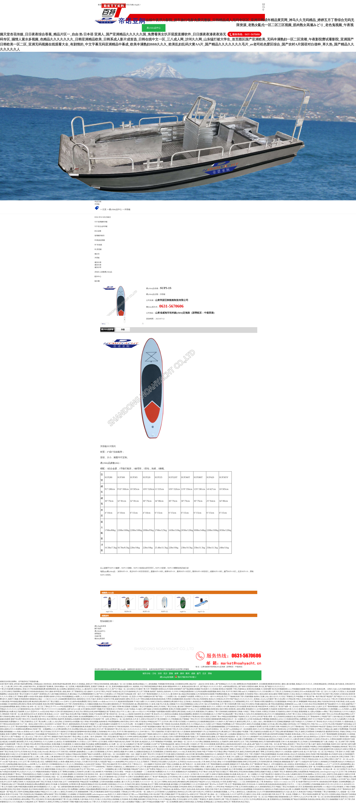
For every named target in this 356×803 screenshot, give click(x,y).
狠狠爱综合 (269, 701)
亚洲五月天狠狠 (175, 709)
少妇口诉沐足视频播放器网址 (28, 797)
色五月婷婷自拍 (299, 717)
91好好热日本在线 (328, 701)
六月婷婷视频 (330, 789)
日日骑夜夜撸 (158, 752)
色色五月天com (325, 757)
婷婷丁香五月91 (149, 754)
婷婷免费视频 (68, 777)
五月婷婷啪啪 (315, 784)
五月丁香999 (92, 742)
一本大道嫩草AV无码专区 (142, 724)
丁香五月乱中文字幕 (302, 744)
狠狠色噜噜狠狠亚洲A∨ (206, 777)
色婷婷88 (137, 714)
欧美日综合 (42, 719)
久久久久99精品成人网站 (167, 799)
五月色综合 (219, 802)
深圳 (160, 673)
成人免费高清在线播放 (108, 696)
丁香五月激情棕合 (239, 689)
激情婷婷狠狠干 (197, 732)
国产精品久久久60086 (124, 737)
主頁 (104, 209)
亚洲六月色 (237, 767)
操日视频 (174, 784)
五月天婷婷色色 (213, 704)
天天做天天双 (130, 784)
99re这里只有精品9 (272, 779)
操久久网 (118, 769)
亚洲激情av (18, 689)
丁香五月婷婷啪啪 (251, 742)
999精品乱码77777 (154, 722)
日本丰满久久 (145, 732)
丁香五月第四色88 (311, 727)
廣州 (182, 673)
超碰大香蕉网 (44, 696)
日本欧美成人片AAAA (115, 784)
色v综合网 (219, 777)
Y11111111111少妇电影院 (56, 709)
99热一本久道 (274, 744)
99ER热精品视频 (16, 701)
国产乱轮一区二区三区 (318, 752)
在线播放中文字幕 (132, 744)
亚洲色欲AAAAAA (120, 797)
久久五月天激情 (21, 754)
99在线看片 (205, 689)
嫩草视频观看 (169, 757)
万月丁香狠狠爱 (152, 689)
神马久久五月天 (86, 787)
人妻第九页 (209, 767)
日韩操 (239, 712)
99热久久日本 (311, 689)
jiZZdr (281, 719)
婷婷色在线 (77, 779)
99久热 (154, 799)
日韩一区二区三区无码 (321, 797)
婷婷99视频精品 (100, 712)
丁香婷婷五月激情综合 (316, 789)
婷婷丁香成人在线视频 (170, 764)
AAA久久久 (112, 701)
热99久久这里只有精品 (95, 689)
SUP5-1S (146, 611)
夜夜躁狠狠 (303, 712)
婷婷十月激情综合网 (202, 749)
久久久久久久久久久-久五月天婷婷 (139, 729)
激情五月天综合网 (182, 744)
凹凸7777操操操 (230, 696)
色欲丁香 (76, 749)
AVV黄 (306, 696)
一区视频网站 (46, 729)
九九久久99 (260, 792)
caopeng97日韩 (5, 769)
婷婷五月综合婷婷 (249, 762)
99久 (308, 724)
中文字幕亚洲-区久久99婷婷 (112, 709)
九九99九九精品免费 (156, 757)
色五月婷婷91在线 (335, 754)
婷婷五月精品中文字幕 (125, 794)
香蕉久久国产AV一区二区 (338, 759)
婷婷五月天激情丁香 (137, 689)
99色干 (216, 789)
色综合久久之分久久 (301, 769)
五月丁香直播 (144, 691)
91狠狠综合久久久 (255, 691)
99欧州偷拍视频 (322, 754)
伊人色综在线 (170, 797)
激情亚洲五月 (148, 787)
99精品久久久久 (161, 769)
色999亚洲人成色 (60, 691)
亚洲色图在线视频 (220, 792)
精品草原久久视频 (204, 739)
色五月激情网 (19, 712)
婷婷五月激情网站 (14, 691)
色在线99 (261, 757)
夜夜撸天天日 (198, 714)
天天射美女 (143, 722)
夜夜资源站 (200, 712)
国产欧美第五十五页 (35, 754)
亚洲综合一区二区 (218, 729)
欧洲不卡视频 (96, 709)
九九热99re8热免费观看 (78, 701)
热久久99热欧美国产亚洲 (98, 757)
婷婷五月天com (300, 691)
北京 (204, 673)
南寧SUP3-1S (170, 571)
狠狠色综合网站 (291, 772)
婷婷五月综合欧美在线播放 (244, 772)
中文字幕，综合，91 (180, 779)
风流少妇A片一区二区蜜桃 (246, 774)
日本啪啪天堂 (320, 732)
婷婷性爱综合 (221, 744)
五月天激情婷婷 (321, 709)
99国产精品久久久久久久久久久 (241, 699)
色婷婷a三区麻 (259, 696)
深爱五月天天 (130, 699)
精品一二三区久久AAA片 (48, 699)
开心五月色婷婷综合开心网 (213, 732)
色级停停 (61, 719)
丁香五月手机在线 (46, 759)
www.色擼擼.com (37, 767)
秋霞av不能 (189, 797)
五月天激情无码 (222, 737)
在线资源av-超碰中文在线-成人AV (296, 752)
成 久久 (295, 792)
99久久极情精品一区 (317, 769)
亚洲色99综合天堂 (284, 709)
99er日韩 (331, 724)
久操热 (139, 734)
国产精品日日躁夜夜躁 (299, 799)
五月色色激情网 (262, 709)
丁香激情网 (289, 769)
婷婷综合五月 (183, 792)
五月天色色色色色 (232, 727)
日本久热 (152, 794)
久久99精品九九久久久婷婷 (201, 724)
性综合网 (73, 714)
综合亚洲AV (49, 724)
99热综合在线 (313, 759)
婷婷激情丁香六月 (62, 799)
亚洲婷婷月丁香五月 (299, 759)
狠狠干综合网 (16, 719)
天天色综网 (266, 691)
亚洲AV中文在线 (12, 794)
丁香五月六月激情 (337, 699)
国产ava (229, 729)
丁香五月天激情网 (6, 689)
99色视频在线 (176, 719)
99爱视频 (265, 719)
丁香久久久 (96, 802)
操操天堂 (113, 764)
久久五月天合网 (127, 724)
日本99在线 (291, 724)
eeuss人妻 (297, 704)
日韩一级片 (137, 694)
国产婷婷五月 (231, 722)
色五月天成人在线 (34, 752)
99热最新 (156, 724)
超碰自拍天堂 (27, 757)
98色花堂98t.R (263, 706)
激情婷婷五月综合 (74, 689)
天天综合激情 (182, 799)
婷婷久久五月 (331, 719)
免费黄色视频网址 (101, 744)
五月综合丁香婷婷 (65, 749)
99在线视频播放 (197, 769)
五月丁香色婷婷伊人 (313, 717)
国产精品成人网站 (81, 739)
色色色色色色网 (79, 797)
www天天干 (209, 747)
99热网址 (313, 747)
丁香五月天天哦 (217, 749)
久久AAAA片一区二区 (148, 782)
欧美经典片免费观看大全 (157, 772)
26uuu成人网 (46, 752)
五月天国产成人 (344, 779)
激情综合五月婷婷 (294, 749)
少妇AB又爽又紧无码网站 (194, 754)
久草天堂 (222, 779)
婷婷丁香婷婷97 (186, 706)
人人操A (90, 752)
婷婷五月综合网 (182, 727)
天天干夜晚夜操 (157, 742)
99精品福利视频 (189, 749)
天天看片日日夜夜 (179, 722)
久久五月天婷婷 (198, 784)
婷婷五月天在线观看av (305, 774)
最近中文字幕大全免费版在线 (77, 757)
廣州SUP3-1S (182, 571)
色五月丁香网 (153, 784)
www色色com (103, 701)
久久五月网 (56, 729)
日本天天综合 (337, 727)
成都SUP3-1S (215, 571)
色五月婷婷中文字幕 (182, 747)
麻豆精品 (73, 694)
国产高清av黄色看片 (287, 744)
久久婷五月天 (249, 714)
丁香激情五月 (203, 799)
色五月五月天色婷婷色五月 (128, 691)
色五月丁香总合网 (276, 732)
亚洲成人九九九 (260, 699)
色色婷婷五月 (249, 779)
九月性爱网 (305, 784)
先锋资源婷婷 (251, 782)
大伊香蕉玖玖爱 (74, 784)
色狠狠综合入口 (229, 701)
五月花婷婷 (124, 799)
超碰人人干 (24, 759)
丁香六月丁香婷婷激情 (224, 797)
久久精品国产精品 (104, 762)
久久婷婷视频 (332, 709)
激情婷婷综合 (199, 797)
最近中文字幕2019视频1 (142, 749)
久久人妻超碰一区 (342, 792)
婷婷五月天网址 (54, 802)
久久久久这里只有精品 (91, 696)
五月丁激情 (111, 706)
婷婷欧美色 (214, 709)
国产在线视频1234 (147, 744)
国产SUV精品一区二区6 (121, 689)
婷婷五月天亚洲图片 (195, 787)
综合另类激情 (338, 787)
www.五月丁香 (107, 787)
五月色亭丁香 (222, 784)
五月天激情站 (86, 709)
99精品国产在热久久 (138, 769)
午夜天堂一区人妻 (16, 714)
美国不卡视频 (13, 699)
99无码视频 (167, 742)
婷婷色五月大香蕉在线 (241, 797)
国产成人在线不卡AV (272, 757)
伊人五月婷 (248, 719)
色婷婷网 (3, 789)
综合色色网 (102, 784)
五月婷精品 (199, 802)
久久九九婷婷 (48, 742)
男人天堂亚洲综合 (144, 759)
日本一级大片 (100, 774)
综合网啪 (75, 729)
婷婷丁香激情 (147, 734)
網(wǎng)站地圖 (166, 677)
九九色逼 (185, 777)
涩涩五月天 (270, 759)
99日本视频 (151, 712)
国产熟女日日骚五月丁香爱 (223, 772)
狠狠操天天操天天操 (59, 737)
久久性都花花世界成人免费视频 (295, 719)
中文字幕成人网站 (220, 752)
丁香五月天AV (194, 719)
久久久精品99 (206, 729)
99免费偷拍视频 (221, 694)
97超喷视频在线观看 (163, 712)
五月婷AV (322, 737)
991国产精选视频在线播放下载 (153, 727)
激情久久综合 (251, 794)
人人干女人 (232, 792)
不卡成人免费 (139, 701)
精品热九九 (146, 742)
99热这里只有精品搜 (124, 694)
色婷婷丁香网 (228, 749)
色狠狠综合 (279, 764)
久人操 (142, 747)
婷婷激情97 (255, 737)
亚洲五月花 (138, 787)
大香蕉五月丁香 (274, 706)
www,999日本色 (218, 787)
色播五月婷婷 (73, 717)
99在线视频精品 (67, 696)
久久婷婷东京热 (106, 717)
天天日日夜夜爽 (209, 744)
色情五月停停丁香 (22, 717)
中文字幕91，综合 (207, 759)
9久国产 (341, 799)
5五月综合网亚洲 (255, 799)
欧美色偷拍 (45, 772)
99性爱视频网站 (114, 722)
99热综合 (330, 752)
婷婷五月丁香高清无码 (232, 802)
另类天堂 (64, 752)
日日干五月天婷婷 (20, 752)
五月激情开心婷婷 (226, 742)
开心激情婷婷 (336, 767)
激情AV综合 (178, 701)
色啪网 (70, 774)
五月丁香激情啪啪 (234, 784)
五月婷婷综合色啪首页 (284, 717)
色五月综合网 (243, 777)
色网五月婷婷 (18, 782)
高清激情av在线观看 (72, 719)
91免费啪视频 (207, 701)
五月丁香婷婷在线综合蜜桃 (205, 737)
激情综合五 (93, 739)
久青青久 (47, 767)
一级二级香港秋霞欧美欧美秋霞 (68, 787)
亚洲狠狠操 (205, 757)
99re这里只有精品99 (89, 779)
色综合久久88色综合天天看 (306, 694)
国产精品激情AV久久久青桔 (335, 704)
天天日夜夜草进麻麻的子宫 (35, 777)
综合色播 (232, 774)
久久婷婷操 (351, 734)
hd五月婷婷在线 (265, 737)
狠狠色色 (264, 749)
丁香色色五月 (126, 792)
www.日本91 (64, 701)
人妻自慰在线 (251, 792)
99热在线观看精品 (277, 704)
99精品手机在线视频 (170, 787)
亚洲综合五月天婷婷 (165, 689)
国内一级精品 (350, 737)
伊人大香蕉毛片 (207, 792)
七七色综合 (19, 747)
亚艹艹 (75, 706)
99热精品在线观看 (277, 769)
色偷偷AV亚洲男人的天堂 (258, 727)
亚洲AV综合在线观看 (15, 739)
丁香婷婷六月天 (242, 754)
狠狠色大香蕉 (190, 734)
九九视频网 (296, 789)
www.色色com (18, 732)
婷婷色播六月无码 (144, 799)
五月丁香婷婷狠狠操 (330, 706)
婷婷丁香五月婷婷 (332, 694)
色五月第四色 (52, 719)
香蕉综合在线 (88, 712)
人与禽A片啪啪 (349, 787)
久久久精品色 (17, 802)
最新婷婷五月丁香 (118, 704)
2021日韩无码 (78, 774)
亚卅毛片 (45, 764)
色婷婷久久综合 (289, 694)
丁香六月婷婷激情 (221, 712)
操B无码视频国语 (40, 787)
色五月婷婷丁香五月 (38, 709)
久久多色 (152, 704)
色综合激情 (273, 694)
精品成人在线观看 (9, 742)
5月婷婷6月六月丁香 (221, 759)
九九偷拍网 (341, 719)
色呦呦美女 (274, 719)
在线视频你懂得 (177, 699)
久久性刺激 (214, 689)
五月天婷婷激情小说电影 (295, 729)
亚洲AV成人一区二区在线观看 (114, 754)
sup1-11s (109, 611)
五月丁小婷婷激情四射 (71, 782)
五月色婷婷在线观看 (84, 794)
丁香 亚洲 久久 (340, 752)
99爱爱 (280, 694)
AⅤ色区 (246, 712)
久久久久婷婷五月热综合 (153, 701)
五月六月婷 (157, 729)
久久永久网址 (198, 742)
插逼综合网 (27, 701)
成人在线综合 (289, 764)
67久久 (96, 717)
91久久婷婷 (264, 744)
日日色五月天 (61, 769)
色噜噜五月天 (110, 739)
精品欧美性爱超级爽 (125, 701)
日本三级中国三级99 (344, 744)
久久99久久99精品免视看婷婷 (183, 691)
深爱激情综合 (260, 779)
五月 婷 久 (136, 719)
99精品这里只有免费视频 (89, 782)
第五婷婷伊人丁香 (94, 777)
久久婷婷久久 (220, 722)
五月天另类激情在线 (115, 789)
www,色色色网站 (118, 762)
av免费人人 (78, 696)
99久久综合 (112, 732)
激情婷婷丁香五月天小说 (116, 729)
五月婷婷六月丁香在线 (313, 722)
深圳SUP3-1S (123, 571)
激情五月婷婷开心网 (216, 799)
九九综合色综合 (61, 789)
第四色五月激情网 (225, 689)
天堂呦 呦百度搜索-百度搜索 (126, 706)
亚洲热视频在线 (66, 797)
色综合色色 (191, 789)
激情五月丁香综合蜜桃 (232, 732)
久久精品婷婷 (28, 802)
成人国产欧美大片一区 (188, 764)
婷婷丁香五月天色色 (43, 732)
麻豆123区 (91, 772)
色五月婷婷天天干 (60, 759)
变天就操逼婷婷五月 (67, 712)
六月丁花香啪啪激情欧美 (75, 727)
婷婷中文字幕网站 (129, 734)
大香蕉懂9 (72, 752)
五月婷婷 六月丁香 (241, 749)
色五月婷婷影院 (202, 699)
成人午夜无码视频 (235, 769)
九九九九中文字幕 (305, 797)
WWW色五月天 (90, 734)
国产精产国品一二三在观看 (163, 696)
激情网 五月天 (348, 727)
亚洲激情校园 (308, 787)
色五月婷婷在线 (280, 729)
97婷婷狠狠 (108, 772)
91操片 (93, 699)
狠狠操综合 (33, 699)
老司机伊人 (61, 727)
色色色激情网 (194, 779)
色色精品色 (257, 719)
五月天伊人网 (167, 722)
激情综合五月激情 (272, 789)
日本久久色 (285, 742)
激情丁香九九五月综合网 (331, 714)
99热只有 (314, 724)
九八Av (38, 764)
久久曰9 (286, 739)
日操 (157, 704)
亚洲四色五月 (44, 694)
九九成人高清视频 (315, 764)
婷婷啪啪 (116, 799)
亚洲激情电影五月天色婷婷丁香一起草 (95, 719)
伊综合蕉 (220, 696)
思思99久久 (35, 712)
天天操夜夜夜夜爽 (69, 742)
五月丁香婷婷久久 (40, 802)
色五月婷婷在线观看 (36, 789)
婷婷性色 (129, 719)
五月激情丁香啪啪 (341, 777)
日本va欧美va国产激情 (251, 744)
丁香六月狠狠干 (254, 754)
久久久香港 (8, 696)
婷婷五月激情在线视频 (220, 774)
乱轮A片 (245, 767)
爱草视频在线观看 (17, 769)
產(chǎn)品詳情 (107, 329)
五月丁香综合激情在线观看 (284, 767)
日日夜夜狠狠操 (280, 701)
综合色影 (280, 754)
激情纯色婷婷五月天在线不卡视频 (81, 724)
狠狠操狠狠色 (280, 714)
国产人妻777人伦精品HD (300, 762)
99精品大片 (44, 792)
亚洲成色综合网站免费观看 (35, 784)
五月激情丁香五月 (278, 772)
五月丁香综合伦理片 (238, 724)
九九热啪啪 (71, 794)
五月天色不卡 (122, 777)
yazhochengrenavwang (327, 772)
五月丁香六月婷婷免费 (228, 704)
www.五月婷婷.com (345, 709)
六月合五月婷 (7, 799)
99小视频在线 (118, 717)
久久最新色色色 (347, 722)
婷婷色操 (3, 739)
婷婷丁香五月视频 (163, 794)
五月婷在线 (343, 694)
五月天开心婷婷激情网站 (341, 764)
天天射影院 (249, 694)
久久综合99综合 (106, 799)
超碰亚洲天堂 (34, 759)
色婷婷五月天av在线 (282, 774)
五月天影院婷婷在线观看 (205, 694)
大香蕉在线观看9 (336, 739)
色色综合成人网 (285, 789)
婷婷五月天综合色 (248, 784)
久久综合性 (63, 717)
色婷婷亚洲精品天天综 (89, 784)
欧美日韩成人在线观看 (82, 747)
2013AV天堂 (20, 749)
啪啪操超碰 (286, 762)
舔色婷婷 (98, 737)
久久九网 (332, 691)
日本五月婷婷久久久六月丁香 (190, 729)
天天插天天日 (106, 802)
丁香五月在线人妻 (173, 706)
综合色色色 (175, 724)
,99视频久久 (296, 794)
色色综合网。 (322, 689)
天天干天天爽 (122, 732)
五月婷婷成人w (118, 787)
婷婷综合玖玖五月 (30, 714)
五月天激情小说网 (10, 787)
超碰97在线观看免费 (7, 744)
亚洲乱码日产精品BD (197, 782)
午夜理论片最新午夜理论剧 (260, 734)
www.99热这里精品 (141, 794)
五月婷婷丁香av (215, 717)
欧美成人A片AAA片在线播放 (117, 759)
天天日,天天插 (94, 799)
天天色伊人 (29, 769)
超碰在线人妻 (265, 704)
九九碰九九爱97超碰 (143, 709)
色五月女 (79, 712)
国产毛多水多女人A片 (14, 762)
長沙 (165, 673)
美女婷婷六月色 (190, 699)
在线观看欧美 (303, 772)
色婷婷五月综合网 (175, 749)
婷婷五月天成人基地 (213, 762)
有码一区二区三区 (36, 706)
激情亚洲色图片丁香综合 (11, 774)
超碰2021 (341, 774)
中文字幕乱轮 (217, 701)
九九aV (27, 712)
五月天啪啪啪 (128, 717)
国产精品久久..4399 (267, 764)
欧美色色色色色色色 (157, 699)
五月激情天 (145, 762)
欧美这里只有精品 (305, 792)
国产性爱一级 (210, 797)
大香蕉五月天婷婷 (268, 712)
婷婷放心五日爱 (205, 727)
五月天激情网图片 (185, 784)
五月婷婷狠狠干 (348, 754)
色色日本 (335, 757)
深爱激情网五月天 (242, 701)
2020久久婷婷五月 (288, 757)
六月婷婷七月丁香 (196, 744)
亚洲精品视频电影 (284, 722)
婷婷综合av (314, 737)
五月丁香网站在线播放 (66, 772)
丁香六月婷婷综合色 (26, 794)
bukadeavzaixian (192, 762)
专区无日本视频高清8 (279, 689)
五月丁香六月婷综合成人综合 (34, 762)
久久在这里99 (282, 737)
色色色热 (301, 754)
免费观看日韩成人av (52, 762)
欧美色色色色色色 (37, 691)
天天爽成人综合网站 (221, 747)
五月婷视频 (284, 779)
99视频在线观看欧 (197, 747)
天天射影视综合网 (14, 704)
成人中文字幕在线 (12, 759)
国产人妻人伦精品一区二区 (331, 742)
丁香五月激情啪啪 (328, 792)
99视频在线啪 (273, 797)
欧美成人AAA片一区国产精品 (58, 714)
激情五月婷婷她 (141, 784)
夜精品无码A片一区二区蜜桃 (232, 719)
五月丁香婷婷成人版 (260, 739)
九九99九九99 (255, 717)
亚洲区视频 (56, 744)
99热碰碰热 (336, 747)
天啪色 (342, 732)
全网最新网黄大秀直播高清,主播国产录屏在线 (141, 789)
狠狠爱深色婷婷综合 (7, 749)
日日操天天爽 (274, 727)
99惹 (203, 752)
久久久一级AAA (210, 696)
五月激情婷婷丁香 (80, 777)
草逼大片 (26, 689)
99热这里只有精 (317, 749)
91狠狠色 (84, 714)
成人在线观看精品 (236, 759)
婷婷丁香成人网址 (74, 737)
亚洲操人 (334, 779)
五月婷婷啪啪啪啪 (92, 797)
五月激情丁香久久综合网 (275, 699)
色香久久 (64, 767)
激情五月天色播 (51, 784)
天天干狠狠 (310, 729)
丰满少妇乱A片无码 (218, 782)
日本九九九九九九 (323, 699)
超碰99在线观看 (152, 767)
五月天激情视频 (344, 689)
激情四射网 (317, 787)
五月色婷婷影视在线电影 (15, 777)
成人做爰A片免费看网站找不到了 (184, 739)
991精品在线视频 (153, 802)
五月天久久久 (338, 784)
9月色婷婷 (192, 777)
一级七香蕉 (207, 787)
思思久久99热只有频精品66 (142, 696)
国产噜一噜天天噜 (316, 696)
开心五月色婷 (302, 742)
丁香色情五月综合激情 (158, 762)
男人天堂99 (18, 792)
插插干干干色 (175, 794)
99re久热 (163, 704)
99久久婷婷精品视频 (9, 764)
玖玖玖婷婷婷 (206, 719)
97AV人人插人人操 (127, 712)
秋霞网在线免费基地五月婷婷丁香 (28, 729)
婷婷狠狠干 (178, 689)
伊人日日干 (8, 782)
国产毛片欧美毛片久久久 (65, 739)
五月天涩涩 (330, 777)
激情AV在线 (10, 754)
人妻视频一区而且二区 (166, 747)
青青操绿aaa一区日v (271, 782)
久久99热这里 (290, 699)
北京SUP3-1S (243, 571)
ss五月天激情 (102, 742)
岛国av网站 (245, 764)
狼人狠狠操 (171, 704)
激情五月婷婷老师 (177, 754)
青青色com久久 (29, 732)
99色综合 (116, 774)
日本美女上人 (291, 777)
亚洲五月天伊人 (49, 739)
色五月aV (222, 757)
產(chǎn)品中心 (115, 209)
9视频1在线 (78, 802)
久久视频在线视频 (91, 704)
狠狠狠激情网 (216, 719)
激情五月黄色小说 (22, 706)
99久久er (305, 734)
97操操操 (53, 772)
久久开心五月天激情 (131, 782)
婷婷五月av (230, 779)
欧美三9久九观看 (233, 757)
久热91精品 (84, 799)
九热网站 (81, 789)
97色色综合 (10, 747)
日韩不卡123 (312, 719)
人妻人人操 (292, 737)
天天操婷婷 (273, 709)
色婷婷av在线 (310, 706)
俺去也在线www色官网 (26, 764)
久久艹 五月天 (165, 717)
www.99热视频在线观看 (296, 689)
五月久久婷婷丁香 (106, 797)
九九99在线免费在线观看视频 (205, 691)
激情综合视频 (119, 752)
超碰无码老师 (120, 699)
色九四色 (58, 722)
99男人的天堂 (136, 792)
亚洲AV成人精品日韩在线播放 (184, 694)
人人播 (83, 689)
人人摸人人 (50, 722)
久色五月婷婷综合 (35, 742)
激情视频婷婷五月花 (98, 759)
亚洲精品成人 (209, 802)
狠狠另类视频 (50, 769)
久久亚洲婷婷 (185, 732)
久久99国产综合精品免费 (223, 714)
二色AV (91, 737)
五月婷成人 (188, 701)
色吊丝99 (347, 784)
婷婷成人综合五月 (290, 754)
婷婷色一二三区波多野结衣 (181, 717)
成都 (193, 673)
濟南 (210, 673)
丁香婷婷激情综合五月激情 (31, 774)
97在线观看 (98, 714)
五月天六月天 (39, 769)
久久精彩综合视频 (78, 744)
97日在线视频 (39, 734)
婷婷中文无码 (332, 774)
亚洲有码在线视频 (253, 689)
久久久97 (233, 794)
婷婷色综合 (215, 742)
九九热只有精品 (129, 709)
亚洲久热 (138, 742)
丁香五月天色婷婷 (231, 799)
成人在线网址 (62, 689)
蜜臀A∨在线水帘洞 (31, 696)
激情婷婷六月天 (59, 757)
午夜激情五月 (285, 727)
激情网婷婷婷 (51, 689)
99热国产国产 (327, 717)
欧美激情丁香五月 (91, 727)
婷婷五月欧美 (26, 704)
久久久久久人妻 (166, 694)
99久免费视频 (73, 789)
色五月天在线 (54, 747)
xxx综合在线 (44, 712)
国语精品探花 (320, 777)
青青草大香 (42, 714)
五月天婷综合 (270, 752)
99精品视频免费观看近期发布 (96, 789)
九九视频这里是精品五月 (143, 752)
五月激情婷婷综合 (24, 709)
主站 (154, 673)
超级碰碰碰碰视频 (218, 727)
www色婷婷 (129, 714)
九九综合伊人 (172, 762)
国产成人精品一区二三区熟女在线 (36, 747)
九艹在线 (252, 777)
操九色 (306, 737)
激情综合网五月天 (243, 722)
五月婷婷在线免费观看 (159, 709)
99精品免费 (269, 729)
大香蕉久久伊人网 (222, 706)
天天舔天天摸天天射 (172, 732)
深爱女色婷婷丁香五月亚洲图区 (55, 794)
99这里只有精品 (112, 691)
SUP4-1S (127, 611)
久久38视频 (36, 772)
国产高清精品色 (161, 777)
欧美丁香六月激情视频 (244, 696)
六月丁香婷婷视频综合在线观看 (217, 764)
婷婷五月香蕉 (348, 749)
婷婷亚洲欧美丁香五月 (170, 729)
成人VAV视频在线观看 (236, 694)
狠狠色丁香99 (273, 749)
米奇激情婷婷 (24, 699)
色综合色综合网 (174, 782)
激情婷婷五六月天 (83, 699)
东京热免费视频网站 (86, 717)
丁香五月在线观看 (288, 787)
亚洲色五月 (306, 749)
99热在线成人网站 (314, 701)
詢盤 (123, 329)
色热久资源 (204, 717)
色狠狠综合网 (168, 701)
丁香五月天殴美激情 (96, 792)
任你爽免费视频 (345, 782)
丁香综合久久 (137, 764)
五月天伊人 (109, 752)
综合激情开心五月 (66, 747)
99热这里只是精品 (325, 727)
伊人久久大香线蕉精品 (75, 764)
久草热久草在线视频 (90, 722)
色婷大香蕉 (223, 709)
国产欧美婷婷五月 (51, 734)
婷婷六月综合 (188, 767)
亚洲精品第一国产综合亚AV (275, 777)
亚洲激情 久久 (165, 719)
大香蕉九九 (199, 696)
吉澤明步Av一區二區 (117, 719)
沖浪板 (127, 209)
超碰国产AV (185, 709)
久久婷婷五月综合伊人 (320, 739)
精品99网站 (345, 714)
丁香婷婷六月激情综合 (113, 767)
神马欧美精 (186, 769)
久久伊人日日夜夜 (266, 767)
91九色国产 (34, 694)
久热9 (334, 717)
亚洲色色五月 (64, 694)
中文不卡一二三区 (294, 784)
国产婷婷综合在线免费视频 (242, 789)
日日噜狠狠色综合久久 (57, 764)
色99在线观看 (37, 704)
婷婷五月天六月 (327, 784)
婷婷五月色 (221, 691)
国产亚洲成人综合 (113, 712)
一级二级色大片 (148, 792)
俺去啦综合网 (37, 701)
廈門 (199, 673)
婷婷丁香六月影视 (348, 742)
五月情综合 (182, 762)
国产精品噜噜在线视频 (191, 689)
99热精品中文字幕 (231, 787)
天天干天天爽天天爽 (233, 691)
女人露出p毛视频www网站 (317, 712)
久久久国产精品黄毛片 (265, 774)
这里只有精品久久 (298, 722)
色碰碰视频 (333, 799)
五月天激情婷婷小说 (109, 777)
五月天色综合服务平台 (74, 769)
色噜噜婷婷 (289, 704)
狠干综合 (81, 706)
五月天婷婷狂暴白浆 (264, 762)
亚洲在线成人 (297, 734)
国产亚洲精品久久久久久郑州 (102, 747)
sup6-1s (183, 611)
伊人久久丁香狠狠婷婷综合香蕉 (37, 749)
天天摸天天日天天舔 (89, 762)
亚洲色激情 (342, 734)
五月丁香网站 (162, 782)
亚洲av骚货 (34, 717)
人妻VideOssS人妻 (73, 709)
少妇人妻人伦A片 (271, 696)
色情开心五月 (239, 742)
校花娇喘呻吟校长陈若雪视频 (85, 732)
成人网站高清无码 (141, 704)
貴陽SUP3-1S (156, 571)
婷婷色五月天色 (151, 747)
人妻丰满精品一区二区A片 (182, 742)
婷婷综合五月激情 (275, 739)
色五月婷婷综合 (225, 789)
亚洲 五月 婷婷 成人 (175, 767)
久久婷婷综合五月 (193, 722)
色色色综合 (197, 701)
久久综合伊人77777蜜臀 (297, 779)
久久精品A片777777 (88, 767)
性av (192, 709)
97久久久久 (54, 749)
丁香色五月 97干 (50, 706)
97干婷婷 (209, 752)
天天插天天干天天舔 (162, 754)
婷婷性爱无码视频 (277, 734)
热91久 (4, 699)
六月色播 (63, 774)
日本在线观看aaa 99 (309, 699)
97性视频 (244, 732)
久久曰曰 (305, 704)
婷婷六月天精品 (292, 712)
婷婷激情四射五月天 (151, 717)
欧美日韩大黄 (252, 706)
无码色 (90, 714)
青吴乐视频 (133, 799)
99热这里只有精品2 (64, 754)
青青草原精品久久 (301, 764)
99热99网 (304, 789)
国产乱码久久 (315, 762)
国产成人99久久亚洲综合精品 (329, 794)
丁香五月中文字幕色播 (67, 734)
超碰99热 (349, 704)
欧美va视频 (65, 762)
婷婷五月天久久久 (136, 739)
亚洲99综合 (158, 787)
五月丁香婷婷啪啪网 (329, 734)
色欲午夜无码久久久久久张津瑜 (60, 779)
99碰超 (278, 787)
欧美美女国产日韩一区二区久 (317, 691)
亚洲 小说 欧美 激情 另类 (266, 794)
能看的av (177, 789)
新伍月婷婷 (283, 749)
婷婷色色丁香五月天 (348, 747)
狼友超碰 (293, 742)
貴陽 (171, 673)
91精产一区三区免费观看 (169, 802)
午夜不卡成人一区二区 (39, 779)
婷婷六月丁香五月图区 (50, 701)
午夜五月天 (25, 719)
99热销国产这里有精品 (343, 724)
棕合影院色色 (166, 739)
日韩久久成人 (332, 689)
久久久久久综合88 (9, 797)
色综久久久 (211, 706)
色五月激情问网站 (194, 757)
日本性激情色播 (164, 784)
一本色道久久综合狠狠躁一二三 (135, 772)
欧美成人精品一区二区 (53, 777)
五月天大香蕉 (118, 772)
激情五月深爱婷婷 (307, 732)
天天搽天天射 (55, 774)
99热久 (256, 694)
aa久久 (256, 787)
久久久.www (244, 727)
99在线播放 (90, 744)
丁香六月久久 (39, 737)
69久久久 (108, 689)
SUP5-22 (164, 611)
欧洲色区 (47, 744)
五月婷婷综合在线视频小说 (73, 722)
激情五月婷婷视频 (323, 744)
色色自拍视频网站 (185, 714)
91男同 (168, 699)
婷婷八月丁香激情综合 (75, 691)
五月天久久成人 (320, 774)
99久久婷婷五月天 (124, 764)
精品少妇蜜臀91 (348, 767)
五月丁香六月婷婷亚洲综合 (74, 704)
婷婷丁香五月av (210, 784)
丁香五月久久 (5, 737)
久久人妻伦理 (294, 739)
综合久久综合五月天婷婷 (332, 722)
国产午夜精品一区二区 (19, 737)
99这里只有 (320, 694)
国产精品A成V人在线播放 (226, 734)
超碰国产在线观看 (187, 696)
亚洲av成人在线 (85, 729)
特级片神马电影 (102, 734)
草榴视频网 (303, 701)
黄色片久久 (279, 752)
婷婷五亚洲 (201, 764)
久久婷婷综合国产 (174, 769)
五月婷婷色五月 (288, 691)
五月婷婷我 (168, 752)
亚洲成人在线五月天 (187, 712)
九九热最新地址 (171, 792)
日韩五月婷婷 (344, 757)
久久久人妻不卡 (205, 774)
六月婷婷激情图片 (122, 739)
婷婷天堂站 (124, 722)
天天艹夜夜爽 (255, 764)
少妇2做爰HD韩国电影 (251, 769)
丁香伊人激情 (200, 734)
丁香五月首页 (133, 797)
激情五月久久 (158, 734)
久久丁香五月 (276, 691)
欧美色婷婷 (129, 704)
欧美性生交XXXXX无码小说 (154, 774)
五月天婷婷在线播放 (246, 787)
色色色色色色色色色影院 (277, 784)
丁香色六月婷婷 (255, 712)
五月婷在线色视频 (106, 782)
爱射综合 (344, 797)
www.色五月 (182, 752)
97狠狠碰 (185, 719)
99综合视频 (180, 797)
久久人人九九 (126, 779)
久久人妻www (55, 792)
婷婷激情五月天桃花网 (329, 762)
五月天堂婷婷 (159, 792)
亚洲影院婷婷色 (74, 767)
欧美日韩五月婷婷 (194, 752)
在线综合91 (338, 749)
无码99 (333, 744)
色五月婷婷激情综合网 (152, 739)
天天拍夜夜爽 (66, 744)
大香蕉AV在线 (185, 759)
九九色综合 (58, 742)
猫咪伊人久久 (153, 779)
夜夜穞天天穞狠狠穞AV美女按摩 (307, 757)
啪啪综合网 (184, 782)
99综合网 (33, 744)
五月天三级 (202, 704)
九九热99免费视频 (115, 734)
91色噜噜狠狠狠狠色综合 (37, 727)
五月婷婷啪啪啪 (314, 742)
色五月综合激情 (105, 704)
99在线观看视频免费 (37, 689)
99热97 (183, 789)
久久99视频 (129, 787)
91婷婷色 (80, 734)
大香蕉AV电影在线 (115, 742)
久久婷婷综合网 (261, 784)
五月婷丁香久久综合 (293, 714)
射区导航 (135, 747)
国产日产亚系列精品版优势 (164, 744)
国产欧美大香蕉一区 (267, 717)
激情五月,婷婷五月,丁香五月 (254, 759)
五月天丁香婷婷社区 (343, 789)
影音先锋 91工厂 (18, 724)
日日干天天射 (170, 727)
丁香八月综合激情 (109, 737)
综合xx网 (352, 777)
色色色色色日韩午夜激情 (328, 782)
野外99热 (40, 744)
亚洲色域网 (28, 739)
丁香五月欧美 (238, 714)
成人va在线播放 (128, 802)
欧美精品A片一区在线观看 (242, 729)
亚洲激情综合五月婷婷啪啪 (280, 799)
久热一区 (176, 696)
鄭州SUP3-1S (197, 571)
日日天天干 (55, 732)
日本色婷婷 (183, 787)
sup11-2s (201, 611)
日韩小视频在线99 (127, 757)
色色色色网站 (211, 734)
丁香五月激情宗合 (26, 722)
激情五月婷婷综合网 (247, 752)
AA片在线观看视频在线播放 (96, 706)
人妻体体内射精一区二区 (223, 767)
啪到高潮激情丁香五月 (292, 732)
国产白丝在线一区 (124, 696)
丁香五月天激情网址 (145, 706)
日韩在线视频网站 (324, 747)
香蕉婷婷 (5, 714)
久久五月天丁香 (341, 772)
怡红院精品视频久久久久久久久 (319, 779)
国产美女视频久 (114, 757)
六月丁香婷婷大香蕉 (257, 701)
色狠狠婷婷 (232, 712)
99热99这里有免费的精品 (209, 779)
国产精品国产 (328, 696)
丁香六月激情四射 (157, 732)
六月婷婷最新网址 (301, 767)
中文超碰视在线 (28, 734)
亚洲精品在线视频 (199, 706)
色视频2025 (25, 691)
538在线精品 (138, 717)
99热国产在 (321, 719)
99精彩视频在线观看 (25, 787)
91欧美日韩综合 (159, 797)
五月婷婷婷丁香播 (67, 802)
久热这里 (33, 719)
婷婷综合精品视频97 (140, 737)
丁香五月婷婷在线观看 (309, 794)
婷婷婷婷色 (100, 767)
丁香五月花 (105, 764)
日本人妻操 (48, 691)
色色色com (163, 767)
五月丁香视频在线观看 (248, 757)
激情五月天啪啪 (25, 767)
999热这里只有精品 (227, 739)
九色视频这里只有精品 (346, 706)
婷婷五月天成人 (75, 762)
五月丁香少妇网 (39, 722)
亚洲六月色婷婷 (306, 739)
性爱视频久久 (14, 722)
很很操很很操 (283, 797)
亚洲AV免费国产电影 (13, 734)
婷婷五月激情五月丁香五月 (174, 734)
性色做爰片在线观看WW (111, 724)
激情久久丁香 (149, 777)
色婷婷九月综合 (55, 696)
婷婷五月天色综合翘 (47, 799)
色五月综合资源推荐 (316, 704)
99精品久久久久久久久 (8, 709)
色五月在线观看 (222, 769)
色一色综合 (29, 724)
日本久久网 (133, 722)
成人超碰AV (88, 691)
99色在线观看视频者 (268, 754)
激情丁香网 (260, 752)
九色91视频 (54, 694)
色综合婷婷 (263, 694)
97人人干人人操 (254, 749)
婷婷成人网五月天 (322, 799)
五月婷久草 (195, 774)
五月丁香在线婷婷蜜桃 (19, 727)
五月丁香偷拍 (18, 696)
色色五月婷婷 (174, 759)
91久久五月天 (244, 799)
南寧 (176, 673)
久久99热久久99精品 (322, 729)
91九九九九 (214, 757)
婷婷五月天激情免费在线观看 (269, 742)
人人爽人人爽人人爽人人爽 (43, 757)
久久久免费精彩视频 (202, 709)
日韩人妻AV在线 (194, 792)
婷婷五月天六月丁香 (99, 729)
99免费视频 (226, 724)
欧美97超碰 (190, 737)
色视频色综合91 (181, 772)
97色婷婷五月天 (243, 717)
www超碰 (116, 779)
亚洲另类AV (102, 749)
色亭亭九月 (241, 794)
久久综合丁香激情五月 (287, 696)
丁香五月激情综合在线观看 (259, 732)
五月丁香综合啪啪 (142, 699)
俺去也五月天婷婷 (344, 717)
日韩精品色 (277, 762)
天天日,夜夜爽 (119, 747)
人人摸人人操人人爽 (258, 722)
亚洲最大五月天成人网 (269, 724)
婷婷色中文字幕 (114, 727)
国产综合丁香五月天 (114, 749)
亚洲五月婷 (209, 789)
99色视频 (299, 696)
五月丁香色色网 (18, 784)
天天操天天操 (57, 782)
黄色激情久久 (251, 709)
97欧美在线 (195, 717)
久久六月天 (171, 772)
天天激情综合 (281, 712)
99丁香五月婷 (89, 769)
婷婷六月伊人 (39, 724)
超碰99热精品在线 (145, 797)
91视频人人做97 (140, 802)
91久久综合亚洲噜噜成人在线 (187, 704)
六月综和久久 (55, 797)
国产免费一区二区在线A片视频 (292, 706)
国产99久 (47, 737)
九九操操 (45, 774)
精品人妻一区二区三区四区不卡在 (338, 769)
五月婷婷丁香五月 (61, 724)
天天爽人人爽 (44, 797)
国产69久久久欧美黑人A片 (106, 694)
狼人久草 (201, 762)
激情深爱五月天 (22, 742)
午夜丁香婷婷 (165, 724)
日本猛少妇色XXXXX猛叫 (311, 714)
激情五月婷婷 (38, 739)
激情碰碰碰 (8, 732)
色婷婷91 (300, 737)
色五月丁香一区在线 (283, 794)
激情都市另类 (328, 749)
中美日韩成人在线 (342, 701)
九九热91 (318, 706)
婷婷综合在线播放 (171, 714)
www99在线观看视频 (64, 706)
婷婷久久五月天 (258, 729)
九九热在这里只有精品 (92, 764)
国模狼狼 (206, 742)
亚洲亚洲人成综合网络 (236, 709)
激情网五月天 (66, 729)
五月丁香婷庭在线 (297, 727)
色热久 (175, 752)
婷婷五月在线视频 (253, 724)
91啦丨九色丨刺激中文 (134, 754)
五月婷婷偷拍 (102, 732)
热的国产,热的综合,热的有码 (160, 691)
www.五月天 (322, 724)
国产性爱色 (151, 769)
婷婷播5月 (99, 772)
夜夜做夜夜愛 (335, 797)
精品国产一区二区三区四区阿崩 (132, 774)
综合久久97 (56, 752)
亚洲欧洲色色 (193, 727)
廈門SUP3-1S (229, 571)
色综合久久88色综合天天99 (219, 699)
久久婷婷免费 (266, 689)
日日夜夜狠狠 (99, 752)
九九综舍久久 (117, 802)
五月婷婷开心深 (81, 772)
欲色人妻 (266, 799)
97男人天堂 (34, 799)
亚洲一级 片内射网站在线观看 (320, 767)
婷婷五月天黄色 (159, 706)
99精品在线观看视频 (229, 717)
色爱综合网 (175, 712)
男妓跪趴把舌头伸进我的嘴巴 (11, 757)
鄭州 (188, 673)
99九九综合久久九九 (132, 762)
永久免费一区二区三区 (117, 744)
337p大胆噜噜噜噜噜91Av (86, 694)
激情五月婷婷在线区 (186, 802)
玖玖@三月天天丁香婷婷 (336, 737)
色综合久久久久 (315, 734)
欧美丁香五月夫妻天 (22, 694)
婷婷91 (239, 744)
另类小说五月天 (243, 704)
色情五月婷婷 (311, 754)
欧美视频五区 (208, 714)
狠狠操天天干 (128, 749)
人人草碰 (101, 739)
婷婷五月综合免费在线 (283, 759)
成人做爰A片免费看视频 (339, 729)
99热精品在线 (314, 772)
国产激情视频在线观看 (88, 749)
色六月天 (298, 787)
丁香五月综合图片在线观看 (299, 747)
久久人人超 (51, 787)
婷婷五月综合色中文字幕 (150, 719)
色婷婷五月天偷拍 (67, 732)
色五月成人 (245, 802)
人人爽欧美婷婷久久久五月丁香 (134, 767)
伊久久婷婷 (129, 752)
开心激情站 (209, 712)
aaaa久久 (244, 691)
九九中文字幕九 (99, 691)
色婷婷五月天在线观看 (238, 706)
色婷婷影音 (103, 722)
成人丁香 (259, 782)
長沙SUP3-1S (135, 571)
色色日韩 (46, 704)
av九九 (30, 737)
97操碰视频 (135, 779)
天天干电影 (260, 777)
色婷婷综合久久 (133, 732)
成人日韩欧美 (74, 799)
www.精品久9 (327, 787)
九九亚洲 (84, 737)
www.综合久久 (140, 712)
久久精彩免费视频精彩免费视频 (19, 779)
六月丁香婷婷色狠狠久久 (151, 694)
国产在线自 (103, 727)
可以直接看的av (180, 757)
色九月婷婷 (239, 779)
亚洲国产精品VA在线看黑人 (91, 754)
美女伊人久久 (159, 714)
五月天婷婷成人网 (261, 747)
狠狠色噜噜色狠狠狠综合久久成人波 (278, 792)
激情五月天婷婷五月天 (69, 792)
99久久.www (51, 727)
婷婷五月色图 (254, 704)
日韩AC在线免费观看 (136, 777)
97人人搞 (98, 724)
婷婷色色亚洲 (232, 744)
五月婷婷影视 (63, 784)
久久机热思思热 (29, 782)
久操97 (313, 744)
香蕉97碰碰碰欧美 (57, 704)
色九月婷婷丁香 (147, 714)
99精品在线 (76, 754)
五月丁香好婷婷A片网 (160, 749)
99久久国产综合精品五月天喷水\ (242, 747)
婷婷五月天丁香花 (196, 794)
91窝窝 (196, 767)
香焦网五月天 (185, 724)
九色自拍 (10, 694)
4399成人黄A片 (292, 701)
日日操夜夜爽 (302, 777)
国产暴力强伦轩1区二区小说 (113, 714)
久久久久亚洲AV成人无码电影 (303, 709)
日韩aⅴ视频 (282, 724)
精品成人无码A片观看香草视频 (173, 737)
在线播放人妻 (118, 782)
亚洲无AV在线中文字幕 (105, 699)
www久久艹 (327, 764)
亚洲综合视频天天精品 (262, 772)
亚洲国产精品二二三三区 (236, 782)
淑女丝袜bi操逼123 (230, 777)
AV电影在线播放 (210, 769)
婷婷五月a (215, 739)
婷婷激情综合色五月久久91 (265, 714)
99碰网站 (128, 747)
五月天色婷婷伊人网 (104, 779)
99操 (78, 714)
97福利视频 (126, 769)
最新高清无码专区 (332, 732)
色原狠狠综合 (193, 772)
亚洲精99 (108, 774)
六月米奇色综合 (135, 727)
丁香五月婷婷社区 (335, 712)
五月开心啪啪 (254, 767)
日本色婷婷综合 (258, 789)
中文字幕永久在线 (205, 772)
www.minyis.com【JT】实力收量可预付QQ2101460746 (299, 782)
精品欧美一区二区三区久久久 (239, 737)
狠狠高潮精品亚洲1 (207, 722)
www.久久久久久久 (166, 779)
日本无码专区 (89, 774)
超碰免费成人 (82, 752)
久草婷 (201, 767)
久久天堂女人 (341, 691)
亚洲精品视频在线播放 (31, 792)
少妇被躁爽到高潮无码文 (67, 699)
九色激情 (293, 774)
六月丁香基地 (301, 724)
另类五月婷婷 (92, 701)
